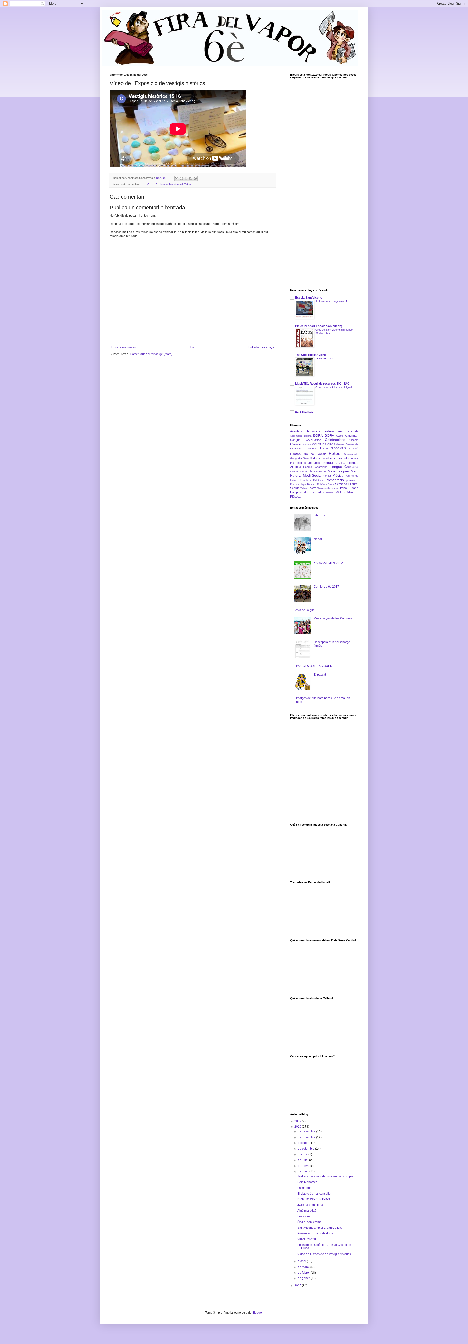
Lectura (327, 462)
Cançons (296, 440)
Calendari (351, 435)
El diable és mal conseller (314, 1193)
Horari (325, 458)
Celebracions (335, 440)
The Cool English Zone (310, 355)
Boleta (308, 436)
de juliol (303, 1160)
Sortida (295, 488)
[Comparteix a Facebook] (190, 178)
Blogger (257, 1312)
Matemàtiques (339, 471)
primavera (352, 480)
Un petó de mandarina (307, 492)
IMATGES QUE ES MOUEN (314, 665)
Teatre (312, 488)
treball (344, 488)
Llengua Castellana (315, 466)
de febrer (304, 1272)
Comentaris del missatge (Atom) (151, 354)
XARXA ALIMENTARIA (328, 563)
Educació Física (316, 448)
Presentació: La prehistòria (315, 1233)
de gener (304, 1278)
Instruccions (298, 462)
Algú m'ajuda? (306, 1210)
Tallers (303, 488)
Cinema (353, 439)
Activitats (296, 431)
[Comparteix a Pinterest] (195, 178)
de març (303, 1267)
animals (353, 431)
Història (163, 184)
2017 (298, 1121)
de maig (303, 1171)
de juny (303, 1166)
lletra (312, 471)
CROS (331, 444)
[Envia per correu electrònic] (176, 178)
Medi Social (176, 184)
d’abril (302, 1261)
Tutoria (353, 488)
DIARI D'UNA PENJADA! (313, 1199)
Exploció (353, 448)
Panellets (305, 480)
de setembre (306, 1148)
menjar (327, 475)
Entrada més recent (124, 347)
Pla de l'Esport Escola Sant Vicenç (319, 326)
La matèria (304, 1187)
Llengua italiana (299, 471)
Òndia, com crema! (309, 1222)
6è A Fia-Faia (304, 412)
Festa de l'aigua (304, 610)
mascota (321, 471)
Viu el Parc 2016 (308, 1239)
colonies (306, 444)
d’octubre (304, 1143)
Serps (331, 484)
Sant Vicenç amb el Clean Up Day (319, 1227)
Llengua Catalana (344, 467)
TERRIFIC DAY (324, 358)
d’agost (303, 1154)
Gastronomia (351, 454)
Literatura (340, 463)
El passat (320, 674)
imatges (336, 458)
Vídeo (187, 184)
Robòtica (322, 484)
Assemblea (296, 436)
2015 (298, 1285)
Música (337, 475)
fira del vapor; (315, 454)
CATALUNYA (313, 439)
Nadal (318, 539)
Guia (306, 458)
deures (340, 444)
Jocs (317, 462)
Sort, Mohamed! (307, 1182)
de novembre (307, 1137)
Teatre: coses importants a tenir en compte (325, 1176)
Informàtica (351, 458)
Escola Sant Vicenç (308, 297)
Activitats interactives (325, 431)
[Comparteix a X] (186, 178)
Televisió (322, 488)
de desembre (307, 1131)
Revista (311, 484)
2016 (298, 1126)
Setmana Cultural (346, 484)
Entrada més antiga (261, 347)
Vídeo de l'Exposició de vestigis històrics (324, 1254)
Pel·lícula (318, 480)
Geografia (296, 458)
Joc (310, 462)
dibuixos (319, 515)
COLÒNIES (319, 444)
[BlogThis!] (181, 178)
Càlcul (339, 435)
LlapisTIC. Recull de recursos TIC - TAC (322, 383)
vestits (329, 492)
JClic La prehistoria (310, 1205)
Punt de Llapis (298, 484)
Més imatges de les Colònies (333, 618)
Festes (295, 454)
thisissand (333, 488)
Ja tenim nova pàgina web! (331, 301)
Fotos (335, 453)
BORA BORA (149, 184)
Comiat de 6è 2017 (326, 586)
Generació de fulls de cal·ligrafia (334, 387)
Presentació (335, 480)
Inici (192, 347)
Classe (295, 444)
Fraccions (303, 1216)
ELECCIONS (338, 448)
